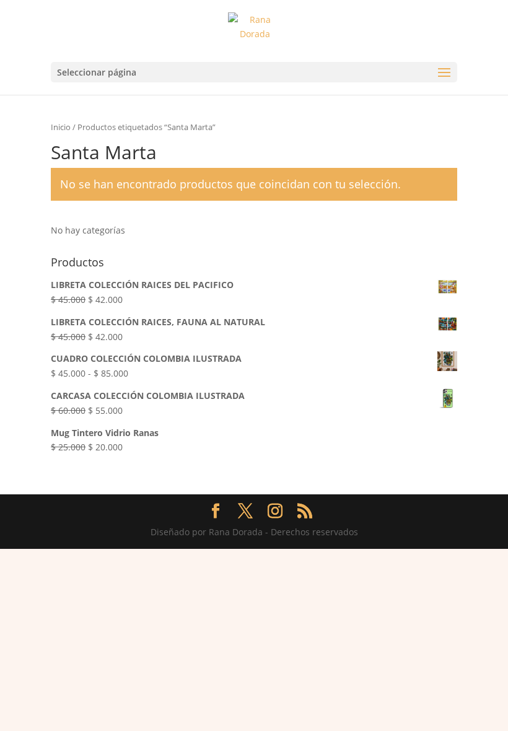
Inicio (61, 127)
